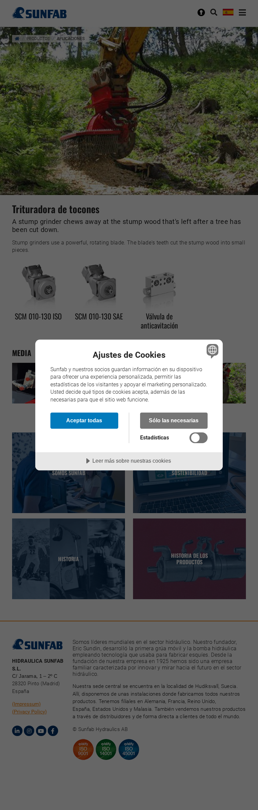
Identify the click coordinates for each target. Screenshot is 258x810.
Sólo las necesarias (174, 420)
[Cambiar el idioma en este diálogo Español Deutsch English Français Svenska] (211, 351)
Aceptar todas (84, 420)
